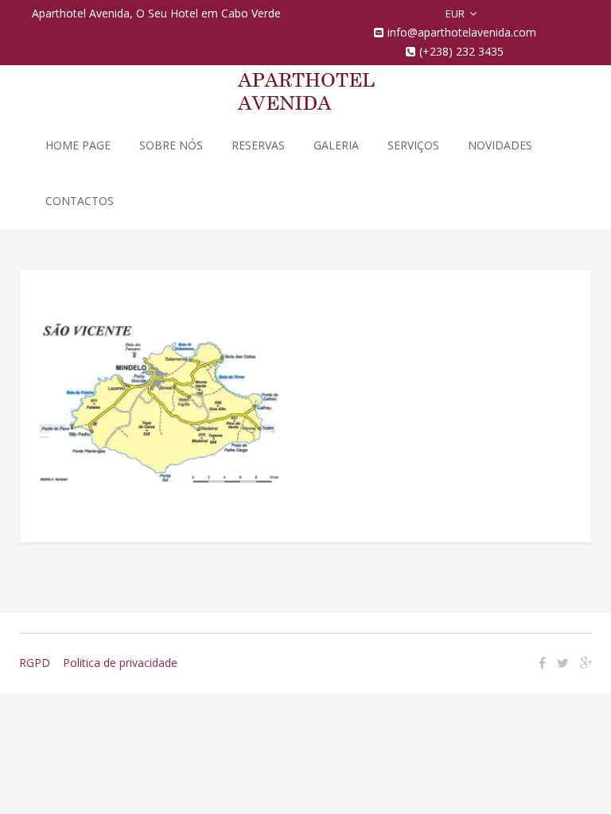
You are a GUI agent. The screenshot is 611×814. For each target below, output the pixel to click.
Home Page (78, 145)
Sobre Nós (171, 145)
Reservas (258, 145)
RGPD (34, 662)
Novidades (500, 145)
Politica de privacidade (120, 662)
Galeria (336, 145)
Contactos (79, 200)
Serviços (413, 145)
